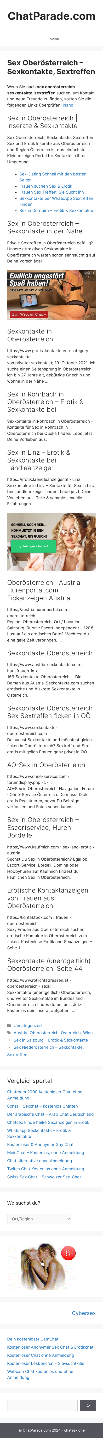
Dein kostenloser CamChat (32, 1339)
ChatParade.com (52, 15)
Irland (68, 105)
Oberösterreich (44, 1032)
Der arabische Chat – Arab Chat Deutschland (50, 1114)
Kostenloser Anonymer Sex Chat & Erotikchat (50, 1347)
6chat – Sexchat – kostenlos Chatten (42, 1106)
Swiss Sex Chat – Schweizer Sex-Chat (44, 1177)
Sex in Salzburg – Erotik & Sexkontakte (51, 1040)
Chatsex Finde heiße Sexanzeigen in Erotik (48, 1122)
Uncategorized (28, 1025)
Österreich (71, 1032)
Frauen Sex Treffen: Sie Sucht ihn (51, 192)
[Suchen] (88, 1405)
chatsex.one (74, 1430)
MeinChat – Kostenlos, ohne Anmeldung (45, 1152)
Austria (20, 1032)
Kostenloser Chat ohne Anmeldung (40, 1355)
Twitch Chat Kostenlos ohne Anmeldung (45, 1168)
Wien (88, 1032)
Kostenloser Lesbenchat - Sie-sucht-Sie (45, 1363)
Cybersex (84, 1313)
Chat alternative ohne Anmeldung (39, 1160)
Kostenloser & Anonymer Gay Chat (40, 1144)
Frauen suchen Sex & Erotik (45, 186)
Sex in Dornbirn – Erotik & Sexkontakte (56, 210)
